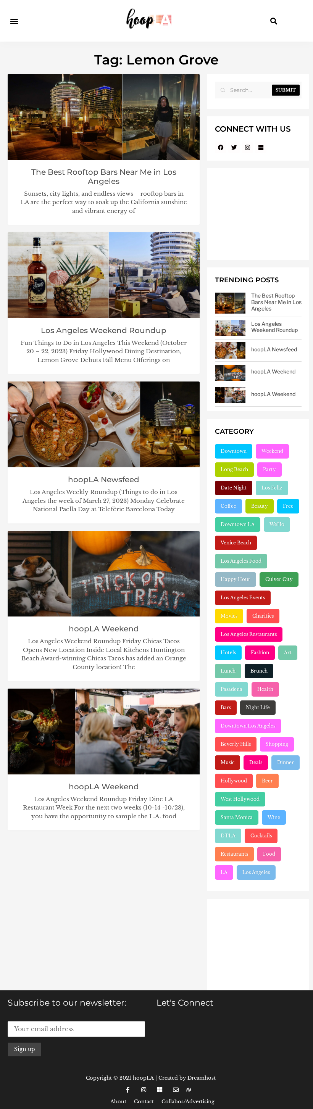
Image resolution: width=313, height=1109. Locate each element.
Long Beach (234, 469)
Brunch (259, 671)
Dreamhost (201, 1078)
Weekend (272, 451)
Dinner (285, 762)
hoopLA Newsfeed (103, 479)
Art (288, 652)
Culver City (279, 579)
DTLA (228, 836)
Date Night (234, 488)
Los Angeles (256, 872)
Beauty (259, 506)
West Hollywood (240, 799)
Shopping (277, 744)
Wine (274, 817)
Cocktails (261, 836)
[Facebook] (220, 147)
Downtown (234, 451)
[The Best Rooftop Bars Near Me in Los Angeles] (230, 303)
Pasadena (231, 689)
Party (269, 469)
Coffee (228, 506)
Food (269, 854)
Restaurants (234, 854)
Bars (226, 707)
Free (288, 506)
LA (224, 872)
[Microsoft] (260, 147)
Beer (267, 781)
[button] (14, 20)
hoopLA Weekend (104, 628)
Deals (255, 762)
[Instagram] (247, 147)
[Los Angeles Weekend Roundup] (230, 328)
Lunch (228, 671)
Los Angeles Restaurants (249, 634)
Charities (263, 616)
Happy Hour (235, 579)
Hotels (228, 652)
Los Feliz (271, 488)
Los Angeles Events (243, 597)
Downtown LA (238, 524)
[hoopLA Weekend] (230, 373)
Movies (229, 616)
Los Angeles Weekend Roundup (103, 330)
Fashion (260, 652)
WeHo (276, 524)
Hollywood (234, 781)
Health (265, 689)
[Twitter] (234, 147)
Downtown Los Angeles (248, 726)
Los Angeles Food (241, 561)
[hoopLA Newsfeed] (230, 350)
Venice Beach (236, 543)
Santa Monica (237, 817)
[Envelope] (176, 1090)
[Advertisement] (258, 214)
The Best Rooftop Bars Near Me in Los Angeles (103, 176)
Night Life (258, 707)
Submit (286, 90)
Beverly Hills (236, 744)
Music (227, 762)
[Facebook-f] (127, 1090)
